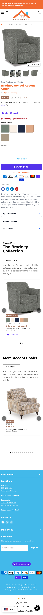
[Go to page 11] (30, 452)
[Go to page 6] (20, 452)
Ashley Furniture (10, 93)
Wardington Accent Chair (16, 429)
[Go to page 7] (22, 452)
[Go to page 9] (26, 452)
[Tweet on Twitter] (7, 189)
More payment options (21, 172)
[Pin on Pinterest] (16, 189)
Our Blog (33, 587)
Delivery (24, 587)
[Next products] (39, 310)
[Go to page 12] (32, 452)
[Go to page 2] (22, 343)
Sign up (34, 547)
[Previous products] (4, 310)
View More (10, 260)
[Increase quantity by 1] (22, 151)
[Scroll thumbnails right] (40, 73)
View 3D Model (11, 113)
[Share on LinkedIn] (12, 189)
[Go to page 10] (28, 452)
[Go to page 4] (16, 452)
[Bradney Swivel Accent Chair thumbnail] (5, 73)
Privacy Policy (29, 585)
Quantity (4, 145)
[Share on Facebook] (3, 189)
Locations (9, 585)
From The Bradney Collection (12, 82)
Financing (18, 585)
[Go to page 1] (20, 343)
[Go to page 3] (14, 452)
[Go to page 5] (18, 452)
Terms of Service (13, 587)
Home (3, 25)
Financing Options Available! (15, 118)
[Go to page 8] (24, 452)
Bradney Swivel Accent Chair (18, 329)
